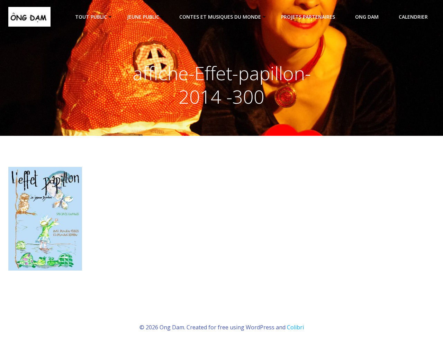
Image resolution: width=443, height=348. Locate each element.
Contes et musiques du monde (220, 16)
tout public (91, 16)
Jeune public (143, 16)
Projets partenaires (308, 16)
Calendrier (413, 16)
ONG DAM (367, 16)
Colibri (295, 327)
